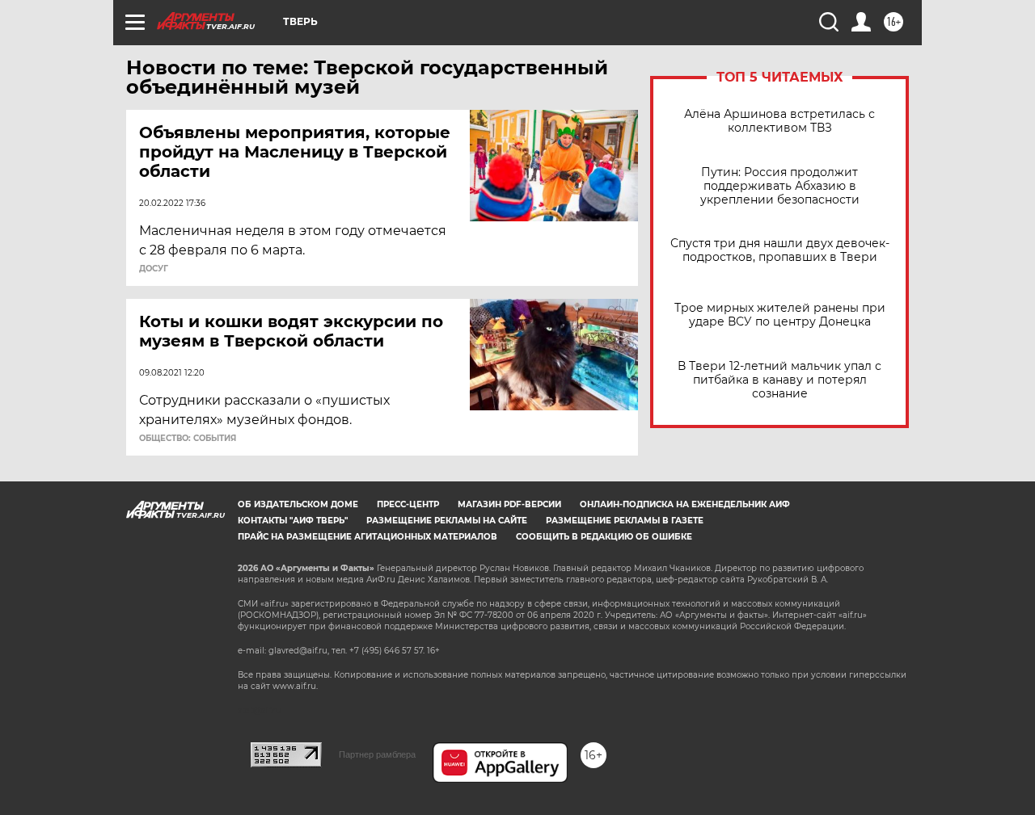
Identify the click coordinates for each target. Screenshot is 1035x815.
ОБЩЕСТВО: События (187, 439)
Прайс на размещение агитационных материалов (367, 536)
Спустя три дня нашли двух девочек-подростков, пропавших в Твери (779, 250)
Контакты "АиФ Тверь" (293, 520)
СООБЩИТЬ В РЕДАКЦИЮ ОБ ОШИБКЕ (604, 536)
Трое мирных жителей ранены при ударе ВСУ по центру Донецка (779, 315)
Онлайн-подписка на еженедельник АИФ (685, 504)
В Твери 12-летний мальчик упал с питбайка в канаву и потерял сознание (779, 380)
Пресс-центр (408, 504)
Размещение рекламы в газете (624, 520)
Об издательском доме (298, 504)
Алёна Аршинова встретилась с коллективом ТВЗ (779, 121)
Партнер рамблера (377, 754)
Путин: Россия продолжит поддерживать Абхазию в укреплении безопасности (780, 186)
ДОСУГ (153, 269)
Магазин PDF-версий (509, 504)
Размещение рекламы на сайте (446, 520)
